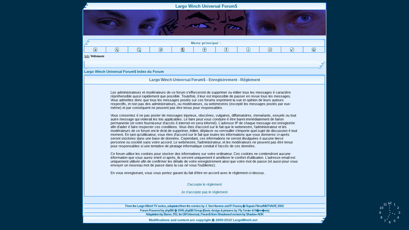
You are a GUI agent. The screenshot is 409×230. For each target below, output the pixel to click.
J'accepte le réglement (204, 184)
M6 (265, 206)
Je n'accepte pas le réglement (204, 192)
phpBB (169, 210)
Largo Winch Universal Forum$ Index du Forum (124, 71)
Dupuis (250, 206)
